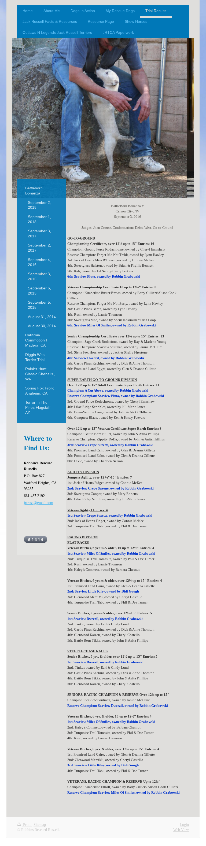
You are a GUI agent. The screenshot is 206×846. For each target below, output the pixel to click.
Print (27, 825)
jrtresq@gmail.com (38, 503)
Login (184, 825)
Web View (181, 830)
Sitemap (40, 825)
